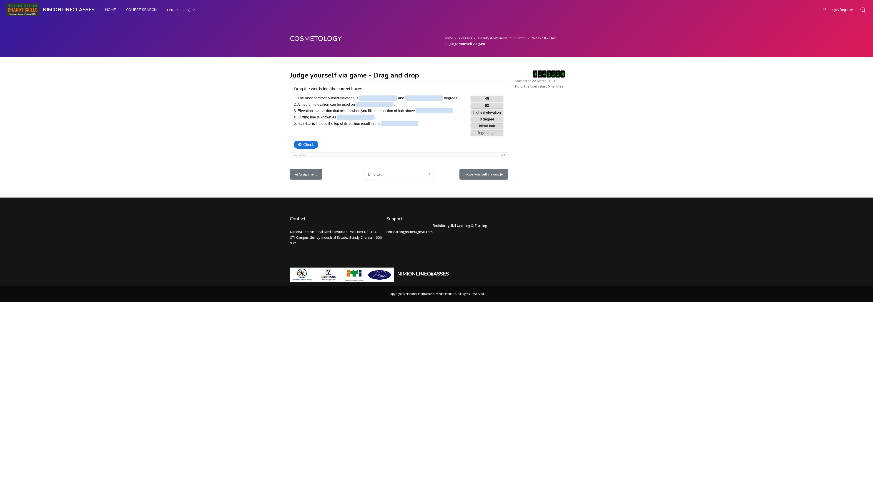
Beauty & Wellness (493, 38)
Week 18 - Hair (544, 38)
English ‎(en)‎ (179, 10)
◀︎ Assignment (306, 174)
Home (110, 9)
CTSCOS (520, 38)
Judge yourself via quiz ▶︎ (483, 174)
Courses (465, 38)
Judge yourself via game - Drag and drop (481, 43)
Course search (141, 9)
